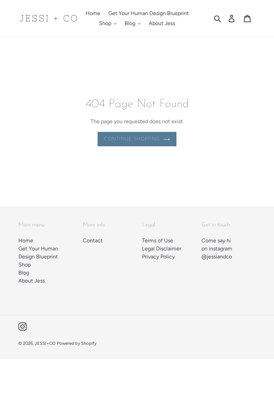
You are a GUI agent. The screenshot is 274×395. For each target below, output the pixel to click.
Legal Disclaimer (161, 248)
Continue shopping (132, 139)
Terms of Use (157, 240)
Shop (24, 264)
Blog (23, 272)
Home (25, 240)
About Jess (31, 281)
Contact (93, 240)
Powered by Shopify (77, 343)
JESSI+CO (45, 343)
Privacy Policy (158, 256)
